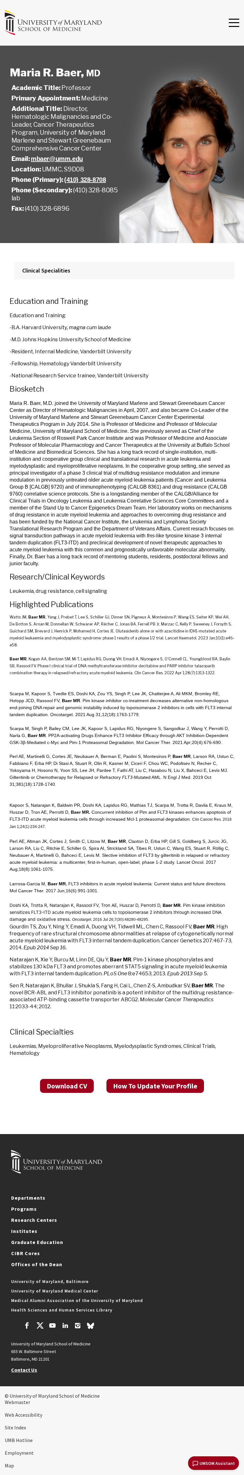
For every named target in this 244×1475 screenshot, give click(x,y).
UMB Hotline (19, 1440)
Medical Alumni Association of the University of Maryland (77, 1300)
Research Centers (34, 1220)
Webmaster (17, 1402)
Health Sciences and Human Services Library (61, 1310)
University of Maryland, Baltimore (50, 1281)
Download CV (67, 1085)
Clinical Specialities (46, 270)
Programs (24, 1209)
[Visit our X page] (40, 1326)
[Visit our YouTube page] (52, 1326)
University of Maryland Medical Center (54, 1291)
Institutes (24, 1231)
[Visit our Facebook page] (27, 1326)
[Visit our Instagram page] (78, 1326)
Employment (19, 1453)
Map (9, 1465)
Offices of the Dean (36, 1264)
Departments (28, 1198)
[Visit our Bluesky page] (90, 1327)
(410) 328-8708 (85, 179)
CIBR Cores (25, 1253)
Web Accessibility (23, 1415)
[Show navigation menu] (234, 23)
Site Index (15, 1427)
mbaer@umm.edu (57, 158)
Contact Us (24, 1370)
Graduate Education (37, 1242)
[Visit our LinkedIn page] (65, 1326)
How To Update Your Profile (155, 1085)
